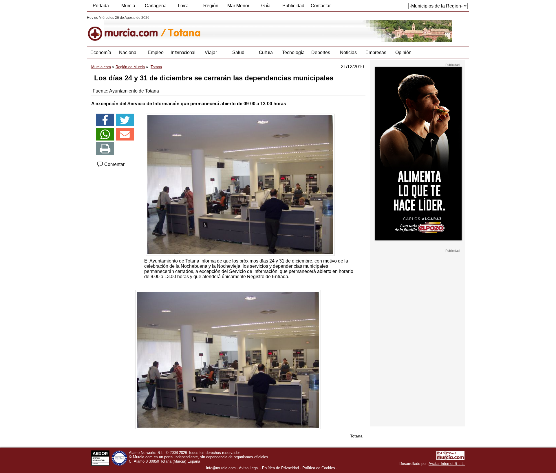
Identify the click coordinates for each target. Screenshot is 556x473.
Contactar (321, 5)
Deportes (320, 52)
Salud (238, 52)
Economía (100, 52)
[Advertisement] (417, 339)
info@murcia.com (221, 468)
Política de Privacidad (280, 468)
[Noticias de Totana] (228, 28)
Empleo (156, 52)
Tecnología (293, 52)
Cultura (265, 52)
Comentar (114, 164)
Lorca (183, 5)
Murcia (128, 5)
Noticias (348, 52)
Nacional (128, 52)
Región (210, 5)
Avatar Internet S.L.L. (447, 463)
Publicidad (293, 5)
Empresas (375, 52)
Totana (356, 436)
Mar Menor (238, 5)
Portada (101, 5)
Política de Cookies (318, 468)
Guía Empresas (265, 7)
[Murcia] (127, 28)
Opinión (403, 52)
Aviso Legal (249, 468)
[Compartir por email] (125, 134)
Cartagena (156, 5)
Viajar (211, 52)
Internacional (183, 52)
